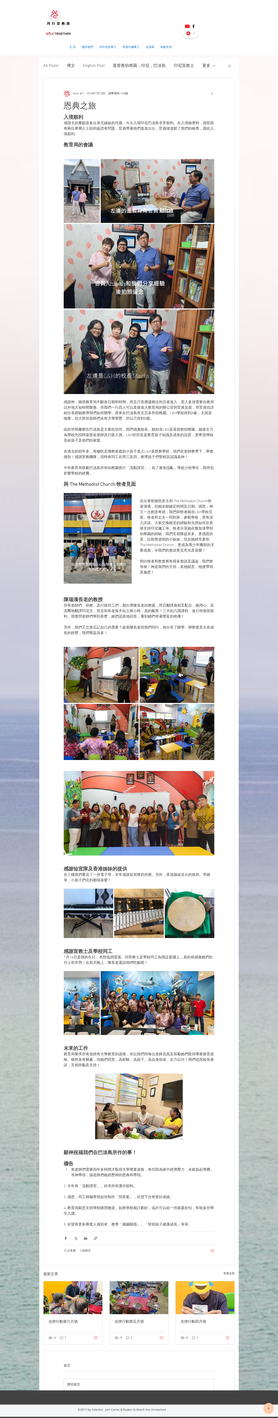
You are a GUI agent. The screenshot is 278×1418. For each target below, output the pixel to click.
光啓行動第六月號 (63, 1321)
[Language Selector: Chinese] (190, 33)
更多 (206, 65)
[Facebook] (193, 26)
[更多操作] (211, 93)
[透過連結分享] (95, 1238)
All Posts (51, 65)
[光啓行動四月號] (205, 1297)
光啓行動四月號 (193, 1321)
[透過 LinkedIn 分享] (86, 1238)
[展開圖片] (82, 191)
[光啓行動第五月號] (139, 1297)
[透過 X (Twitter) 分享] (76, 1238)
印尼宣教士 (184, 65)
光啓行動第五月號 (129, 1321)
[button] (229, 65)
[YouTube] (187, 26)
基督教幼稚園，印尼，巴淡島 (139, 65)
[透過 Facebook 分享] (66, 1238)
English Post (94, 65)
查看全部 (229, 1273)
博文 (71, 65)
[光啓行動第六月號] (73, 1297)
